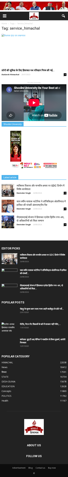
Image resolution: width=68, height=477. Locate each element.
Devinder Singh (24, 193)
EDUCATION (8, 386)
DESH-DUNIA (8, 381)
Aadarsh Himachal (10, 74)
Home (4, 23)
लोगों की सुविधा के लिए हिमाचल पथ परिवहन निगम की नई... (28, 70)
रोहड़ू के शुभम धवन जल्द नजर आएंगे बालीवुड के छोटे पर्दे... (42, 309)
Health (5, 400)
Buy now (52, 467)
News (4, 367)
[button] (63, 16)
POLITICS (6, 395)
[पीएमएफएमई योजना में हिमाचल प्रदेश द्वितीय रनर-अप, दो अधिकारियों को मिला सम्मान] (8, 221)
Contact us (40, 467)
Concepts (6, 391)
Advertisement (18, 467)
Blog (30, 467)
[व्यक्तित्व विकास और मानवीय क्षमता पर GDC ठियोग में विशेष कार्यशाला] (8, 190)
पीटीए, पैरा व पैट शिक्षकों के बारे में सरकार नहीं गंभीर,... (40, 324)
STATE (5, 376)
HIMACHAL (7, 362)
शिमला (4, 371)
